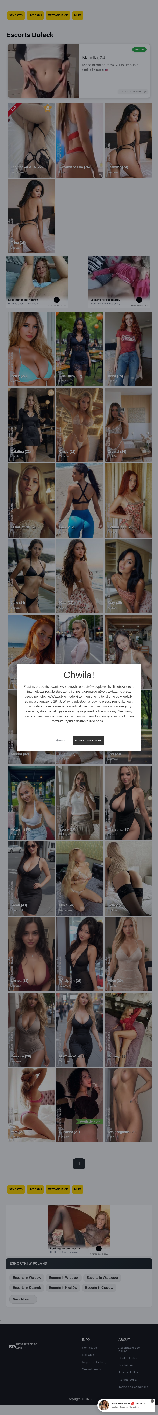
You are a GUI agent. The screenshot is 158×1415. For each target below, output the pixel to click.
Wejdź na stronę (90, 740)
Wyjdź (63, 740)
